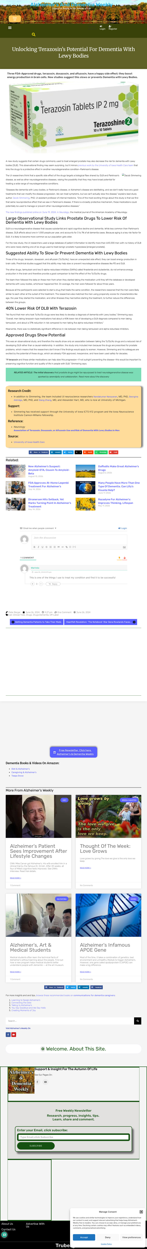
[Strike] (47, 547)
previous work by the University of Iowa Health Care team (105, 165)
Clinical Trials (19, 615)
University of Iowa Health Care (29, 442)
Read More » (15, 878)
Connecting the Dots (21, 1002)
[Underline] (42, 547)
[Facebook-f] (8, 1034)
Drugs (29, 615)
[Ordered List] (51, 547)
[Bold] (34, 547)
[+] (74, 547)
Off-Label (54, 615)
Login (124, 528)
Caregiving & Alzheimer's (23, 772)
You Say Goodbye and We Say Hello (28, 1008)
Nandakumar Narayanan (105, 396)
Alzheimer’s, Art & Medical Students (30, 947)
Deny (108, 1237)
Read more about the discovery (94, 376)
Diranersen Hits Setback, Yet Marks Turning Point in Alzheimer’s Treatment (49, 503)
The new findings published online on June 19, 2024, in (37, 212)
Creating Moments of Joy (23, 1010)
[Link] (67, 547)
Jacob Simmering (21, 198)
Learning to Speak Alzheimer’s (25, 1000)
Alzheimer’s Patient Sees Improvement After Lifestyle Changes (38, 851)
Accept (84, 1237)
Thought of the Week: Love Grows (105, 848)
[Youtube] (13, 1034)
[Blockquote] (59, 547)
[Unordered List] (55, 547)
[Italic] (38, 547)
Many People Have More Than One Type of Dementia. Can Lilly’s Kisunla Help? (119, 486)
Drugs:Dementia (41, 615)
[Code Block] (63, 547)
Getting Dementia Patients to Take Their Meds (38, 622)
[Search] (137, 1021)
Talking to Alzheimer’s (21, 1005)
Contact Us (8, 1229)
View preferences (131, 1237)
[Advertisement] (73, 661)
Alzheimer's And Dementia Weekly (71, 5)
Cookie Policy (106, 1244)
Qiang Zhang (45, 400)
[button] (141, 1211)
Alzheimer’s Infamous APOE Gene (105, 947)
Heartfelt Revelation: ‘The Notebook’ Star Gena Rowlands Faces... (99, 622)
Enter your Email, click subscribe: (42, 1130)
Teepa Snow (17, 775)
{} (70, 547)
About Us (7, 1223)
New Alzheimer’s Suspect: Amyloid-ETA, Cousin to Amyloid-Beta (49, 470)
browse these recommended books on (75, 995)
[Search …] (34, 35)
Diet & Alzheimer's (20, 769)
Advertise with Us (35, 1225)
